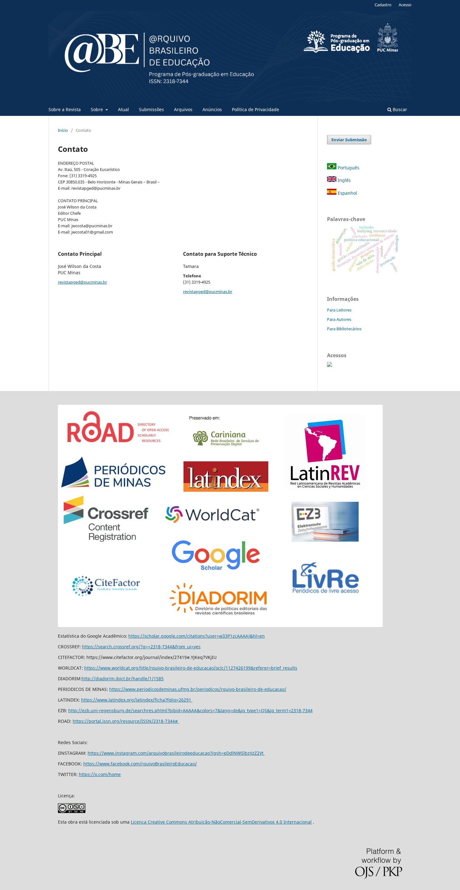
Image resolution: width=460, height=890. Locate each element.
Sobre (97, 109)
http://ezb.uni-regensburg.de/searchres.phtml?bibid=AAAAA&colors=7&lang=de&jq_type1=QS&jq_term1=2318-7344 (190, 710)
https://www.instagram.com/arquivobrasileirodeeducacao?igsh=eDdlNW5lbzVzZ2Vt (176, 753)
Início (63, 130)
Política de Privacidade (255, 109)
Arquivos (183, 109)
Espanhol (346, 193)
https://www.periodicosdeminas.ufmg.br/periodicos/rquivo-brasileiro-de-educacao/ (197, 689)
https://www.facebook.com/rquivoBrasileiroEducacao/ (140, 764)
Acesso (405, 5)
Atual (123, 109)
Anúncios (212, 109)
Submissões (151, 109)
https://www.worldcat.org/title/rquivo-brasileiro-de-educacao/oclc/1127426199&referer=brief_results (190, 668)
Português (347, 168)
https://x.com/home (100, 774)
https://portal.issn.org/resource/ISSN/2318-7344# (126, 721)
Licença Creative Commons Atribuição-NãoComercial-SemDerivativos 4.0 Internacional (221, 822)
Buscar (399, 109)
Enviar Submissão (349, 139)
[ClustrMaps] (329, 365)
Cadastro (383, 5)
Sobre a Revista (65, 109)
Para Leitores (339, 310)
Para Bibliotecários (344, 329)
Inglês (343, 180)
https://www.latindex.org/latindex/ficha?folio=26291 (136, 700)
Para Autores (339, 319)
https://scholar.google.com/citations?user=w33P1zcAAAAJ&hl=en (196, 636)
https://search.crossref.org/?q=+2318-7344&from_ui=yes (141, 647)
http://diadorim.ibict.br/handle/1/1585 (123, 679)
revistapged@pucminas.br (82, 282)
